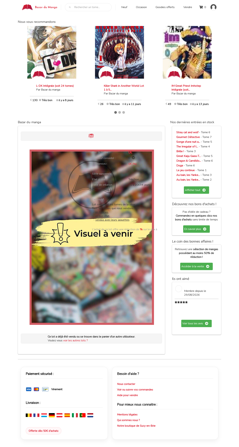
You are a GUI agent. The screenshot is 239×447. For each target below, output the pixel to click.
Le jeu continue (185, 170)
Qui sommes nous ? (128, 420)
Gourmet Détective (188, 137)
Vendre (187, 7)
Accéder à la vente (192, 266)
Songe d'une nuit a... (188, 142)
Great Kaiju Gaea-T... (188, 156)
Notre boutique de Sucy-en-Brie (136, 426)
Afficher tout (192, 190)
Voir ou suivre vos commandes (135, 389)
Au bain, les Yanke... (188, 175)
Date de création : (103, 185)
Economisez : (100, 164)
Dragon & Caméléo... (188, 161)
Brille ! (180, 151)
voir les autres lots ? (75, 340)
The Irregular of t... (187, 146)
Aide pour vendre (127, 395)
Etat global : (99, 179)
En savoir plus (192, 229)
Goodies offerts (165, 7)
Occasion (141, 7)
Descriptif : (98, 199)
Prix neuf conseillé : (103, 158)
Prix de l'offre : (100, 152)
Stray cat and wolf (187, 132)
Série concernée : (102, 174)
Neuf (124, 7)
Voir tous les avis (192, 323)
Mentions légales (127, 414)
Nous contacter (126, 384)
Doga (180, 165)
